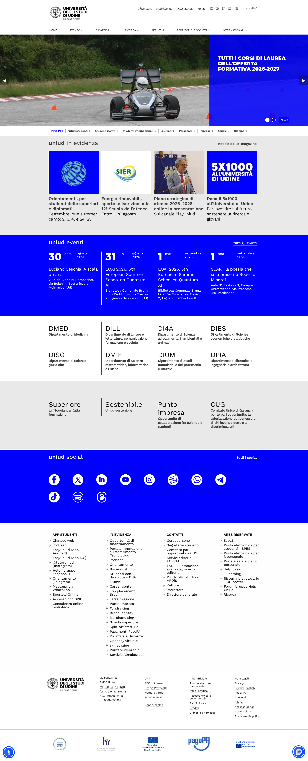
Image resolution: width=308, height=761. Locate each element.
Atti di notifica (199, 690)
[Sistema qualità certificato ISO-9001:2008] (60, 744)
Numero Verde (154, 692)
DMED (58, 328)
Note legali (242, 678)
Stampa (239, 131)
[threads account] (101, 500)
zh (236, 8)
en (217, 8)
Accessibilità (243, 711)
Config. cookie (154, 705)
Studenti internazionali (138, 131)
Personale (185, 131)
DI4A (165, 328)
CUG (218, 404)
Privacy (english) (245, 688)
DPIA (218, 355)
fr (230, 8)
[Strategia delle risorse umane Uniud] (106, 744)
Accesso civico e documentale (200, 697)
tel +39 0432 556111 (112, 687)
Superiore (65, 404)
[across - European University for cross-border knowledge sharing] (245, 744)
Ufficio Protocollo (156, 688)
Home (53, 30)
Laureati (166, 131)
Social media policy (247, 716)
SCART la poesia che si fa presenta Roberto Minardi (233, 274)
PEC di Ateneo (154, 683)
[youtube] (125, 483)
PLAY (284, 120)
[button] (267, 120)
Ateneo (75, 30)
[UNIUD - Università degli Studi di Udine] (68, 13)
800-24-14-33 (154, 697)
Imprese (205, 131)
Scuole (222, 131)
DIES (218, 328)
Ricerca (130, 30)
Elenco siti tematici (202, 712)
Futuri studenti (78, 131)
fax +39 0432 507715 (113, 691)
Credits (194, 708)
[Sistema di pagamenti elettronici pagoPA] (199, 744)
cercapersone (185, 8)
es (223, 8)
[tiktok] (54, 500)
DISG (57, 355)
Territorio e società (192, 30)
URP (147, 678)
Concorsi (240, 697)
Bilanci (239, 702)
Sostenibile (123, 404)
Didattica (102, 30)
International (233, 30)
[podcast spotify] (78, 500)
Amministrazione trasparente (200, 685)
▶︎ (303, 80)
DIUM (166, 355)
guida (201, 8)
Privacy (239, 683)
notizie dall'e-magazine (237, 144)
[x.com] (78, 483)
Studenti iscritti (105, 131)
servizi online (164, 8)
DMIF (113, 355)
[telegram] (220, 483)
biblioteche (145, 8)
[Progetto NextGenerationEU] (153, 744)
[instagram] (149, 483)
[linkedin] (101, 483)
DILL (112, 328)
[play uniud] (173, 483)
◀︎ (4, 80)
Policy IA (240, 692)
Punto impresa (171, 409)
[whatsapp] (196, 483)
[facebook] (54, 483)
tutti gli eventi (245, 243)
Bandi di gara (198, 703)
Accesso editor (244, 706)
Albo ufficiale (198, 678)
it (211, 8)
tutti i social (247, 458)
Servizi (156, 30)
